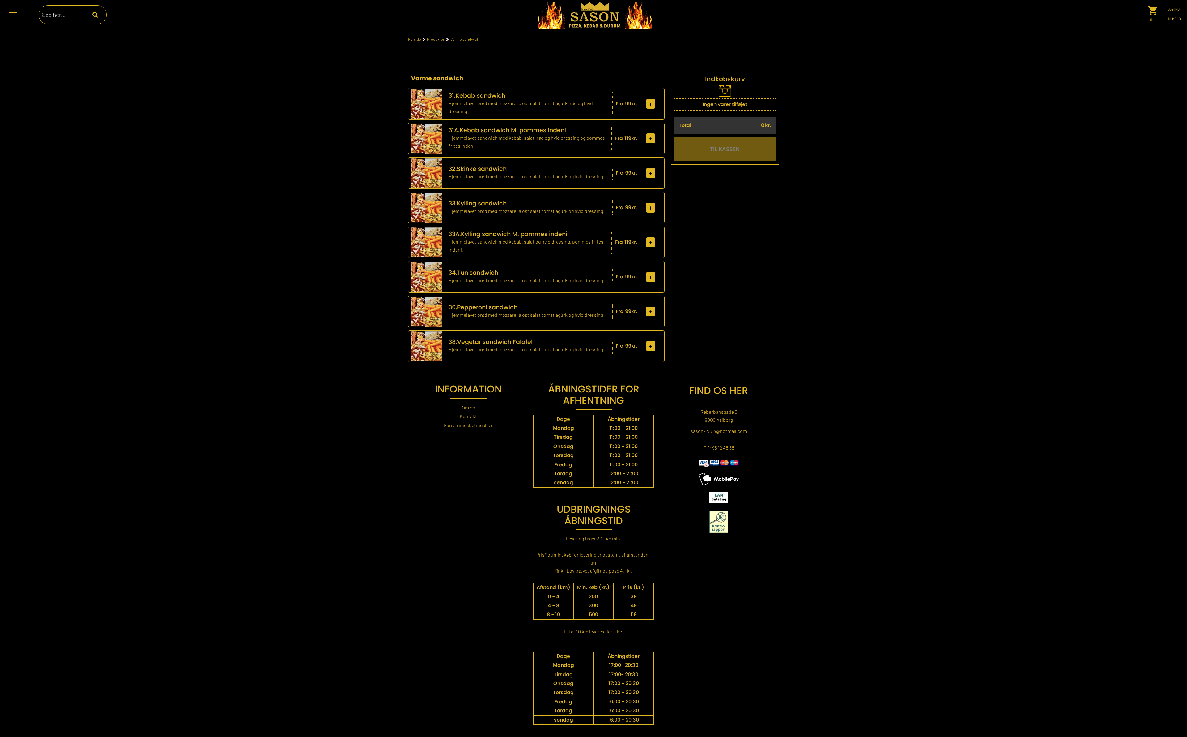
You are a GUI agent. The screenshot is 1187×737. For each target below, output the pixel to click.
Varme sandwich (464, 39)
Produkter (436, 39)
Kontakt (468, 416)
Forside (414, 39)
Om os (468, 407)
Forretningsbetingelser (468, 425)
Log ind (1174, 9)
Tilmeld (1174, 19)
